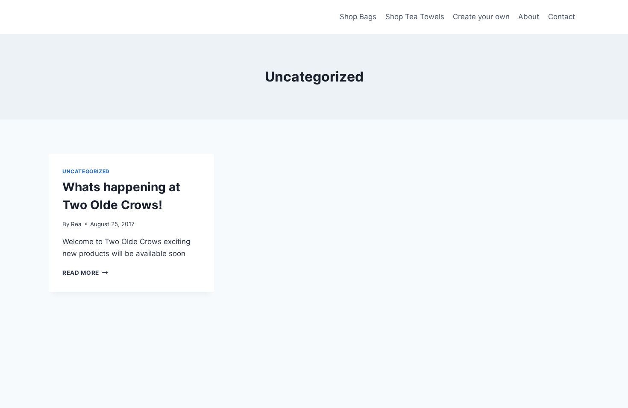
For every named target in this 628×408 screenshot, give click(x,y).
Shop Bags (358, 16)
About (528, 16)
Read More (85, 272)
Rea (76, 224)
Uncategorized (86, 171)
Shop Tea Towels (414, 16)
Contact (561, 16)
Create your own (481, 16)
